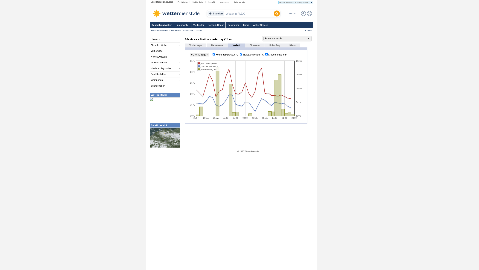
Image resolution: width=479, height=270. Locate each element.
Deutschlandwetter (162, 25)
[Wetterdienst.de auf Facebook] (303, 13)
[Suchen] (277, 13)
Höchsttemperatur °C (227, 54)
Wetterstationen (159, 62)
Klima (246, 25)
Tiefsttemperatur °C (253, 54)
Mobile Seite (198, 2)
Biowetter (255, 45)
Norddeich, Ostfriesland (182, 30)
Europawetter (182, 25)
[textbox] (249, 13)
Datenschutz (239, 2)
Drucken (308, 30)
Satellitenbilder (158, 74)
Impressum (224, 2)
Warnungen (157, 80)
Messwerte (217, 45)
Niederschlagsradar (161, 68)
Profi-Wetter (183, 2)
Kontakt (211, 2)
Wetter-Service (260, 25)
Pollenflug (274, 45)
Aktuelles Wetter (159, 45)
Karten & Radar (216, 25)
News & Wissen (159, 57)
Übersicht (156, 39)
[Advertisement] (165, 176)
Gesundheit (233, 25)
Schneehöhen (158, 86)
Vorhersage (157, 51)
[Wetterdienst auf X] (309, 13)
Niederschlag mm (277, 54)
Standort (218, 13)
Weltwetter (198, 25)
